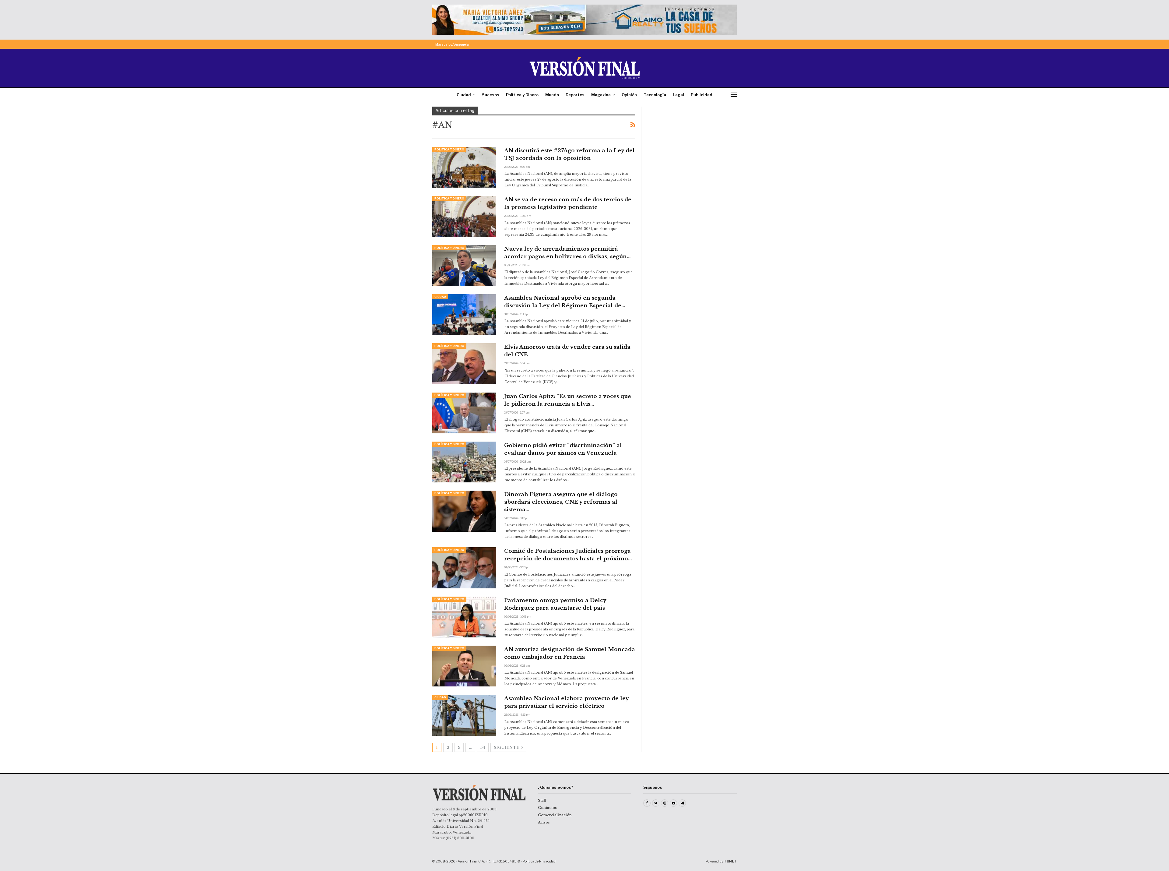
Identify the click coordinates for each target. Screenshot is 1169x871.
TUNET (730, 861)
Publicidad (701, 94)
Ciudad (464, 94)
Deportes (575, 94)
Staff (542, 800)
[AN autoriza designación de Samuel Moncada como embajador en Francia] (464, 666)
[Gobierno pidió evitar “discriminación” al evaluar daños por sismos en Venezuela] (464, 462)
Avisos (544, 822)
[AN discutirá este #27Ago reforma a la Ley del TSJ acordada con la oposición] (464, 167)
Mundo (552, 94)
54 (482, 747)
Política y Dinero (522, 94)
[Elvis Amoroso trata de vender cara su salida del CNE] (464, 363)
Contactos (547, 808)
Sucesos (490, 94)
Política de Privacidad (539, 861)
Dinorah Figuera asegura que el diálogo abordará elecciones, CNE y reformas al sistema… (561, 502)
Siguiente (507, 747)
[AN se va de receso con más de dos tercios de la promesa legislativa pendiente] (464, 216)
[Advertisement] (693, 145)
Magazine (601, 94)
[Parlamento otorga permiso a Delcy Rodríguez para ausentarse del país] (464, 617)
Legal (678, 94)
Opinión (629, 94)
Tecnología (655, 94)
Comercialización (555, 815)
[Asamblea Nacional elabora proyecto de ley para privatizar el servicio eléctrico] (464, 715)
